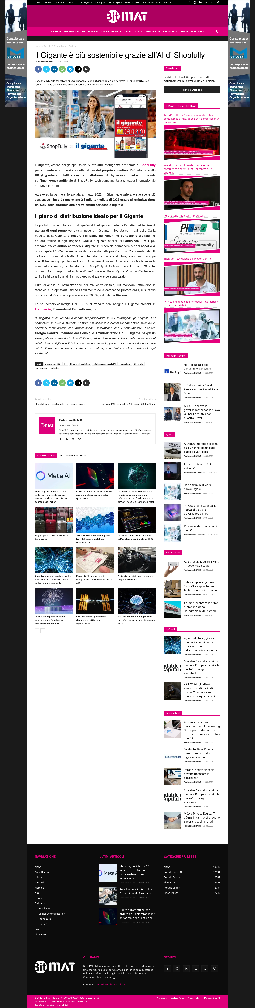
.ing (37, 929)
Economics (45, 918)
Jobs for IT (44, 908)
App (182, 31)
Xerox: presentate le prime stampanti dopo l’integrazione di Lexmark (201, 607)
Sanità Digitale (115, 2)
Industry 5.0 (100, 2)
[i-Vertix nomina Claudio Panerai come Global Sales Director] (172, 392)
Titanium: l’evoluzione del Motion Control (187, 258)
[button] (216, 31)
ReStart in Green (132, 2)
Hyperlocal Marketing (80, 363)
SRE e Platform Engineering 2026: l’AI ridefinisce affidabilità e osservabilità (93, 539)
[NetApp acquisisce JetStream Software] (172, 371)
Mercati (39, 882)
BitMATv (48, 2)
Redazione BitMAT (46, 61)
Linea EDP (72, 2)
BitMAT (38, 2)
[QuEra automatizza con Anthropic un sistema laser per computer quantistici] (95, 476)
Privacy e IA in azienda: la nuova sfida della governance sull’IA (200, 509)
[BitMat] (127, 16)
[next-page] (42, 630)
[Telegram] (70, 69)
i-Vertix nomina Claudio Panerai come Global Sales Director (201, 389)
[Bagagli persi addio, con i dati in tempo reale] (54, 520)
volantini (55, 368)
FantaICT (44, 924)
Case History (109, 31)
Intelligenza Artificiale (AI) (105, 363)
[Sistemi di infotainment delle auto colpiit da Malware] (137, 560)
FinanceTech (42, 934)
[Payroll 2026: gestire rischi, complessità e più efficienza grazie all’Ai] (95, 560)
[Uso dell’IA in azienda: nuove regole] (172, 491)
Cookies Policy (177, 997)
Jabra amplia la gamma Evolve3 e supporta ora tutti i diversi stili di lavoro (201, 586)
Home (38, 46)
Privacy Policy (193, 997)
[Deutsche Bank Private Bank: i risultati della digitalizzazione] (172, 756)
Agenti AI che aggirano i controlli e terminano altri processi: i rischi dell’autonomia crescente (53, 579)
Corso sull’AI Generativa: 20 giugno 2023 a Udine (128, 404)
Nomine (39, 887)
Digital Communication (52, 913)
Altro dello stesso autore (72, 455)
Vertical (169, 31)
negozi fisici (125, 363)
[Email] (78, 69)
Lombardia (43, 309)
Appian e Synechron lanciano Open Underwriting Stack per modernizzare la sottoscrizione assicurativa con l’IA (202, 730)
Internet (70, 31)
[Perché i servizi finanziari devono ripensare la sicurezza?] (172, 776)
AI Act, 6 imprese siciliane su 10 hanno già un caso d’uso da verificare (201, 447)
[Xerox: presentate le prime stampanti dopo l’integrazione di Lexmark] (172, 609)
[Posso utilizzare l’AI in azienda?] (172, 471)
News (54, 31)
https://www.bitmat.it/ (69, 425)
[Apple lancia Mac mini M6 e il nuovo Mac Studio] (172, 568)
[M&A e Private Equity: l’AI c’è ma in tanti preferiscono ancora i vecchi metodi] (172, 820)
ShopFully (148, 165)
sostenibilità (41, 368)
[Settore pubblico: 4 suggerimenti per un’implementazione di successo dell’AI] (137, 601)
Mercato (151, 31)
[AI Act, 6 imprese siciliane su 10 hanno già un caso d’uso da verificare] (172, 450)
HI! (65, 363)
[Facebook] (189, 2)
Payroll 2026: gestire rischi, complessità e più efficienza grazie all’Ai (94, 579)
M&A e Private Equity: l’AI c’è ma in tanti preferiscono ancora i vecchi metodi (202, 817)
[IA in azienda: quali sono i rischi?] (172, 533)
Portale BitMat (51, 46)
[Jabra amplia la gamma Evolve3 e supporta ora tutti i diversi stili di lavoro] (172, 589)
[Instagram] (194, 2)
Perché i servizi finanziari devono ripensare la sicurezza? (200, 774)
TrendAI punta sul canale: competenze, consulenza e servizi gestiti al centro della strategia (188, 169)
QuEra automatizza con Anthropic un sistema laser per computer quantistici (94, 495)
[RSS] (206, 2)
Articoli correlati (46, 455)
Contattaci (167, 2)
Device (38, 898)
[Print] (86, 69)
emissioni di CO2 (52, 363)
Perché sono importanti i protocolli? (184, 215)
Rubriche (40, 903)
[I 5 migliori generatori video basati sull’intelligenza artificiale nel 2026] (137, 520)
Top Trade (59, 2)
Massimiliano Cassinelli (194, 472)
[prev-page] (37, 630)
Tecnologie (132, 31)
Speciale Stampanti (151, 2)
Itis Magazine (86, 2)
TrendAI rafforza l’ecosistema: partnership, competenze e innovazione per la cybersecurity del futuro (191, 118)
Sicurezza (88, 31)
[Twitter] (211, 2)
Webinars (197, 31)
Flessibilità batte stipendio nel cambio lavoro (60, 404)
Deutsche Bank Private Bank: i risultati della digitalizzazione (198, 753)
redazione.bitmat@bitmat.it (112, 984)
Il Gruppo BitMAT (212, 997)
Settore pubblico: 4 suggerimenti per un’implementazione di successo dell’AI (136, 620)
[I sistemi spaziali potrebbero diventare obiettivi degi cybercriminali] (95, 601)
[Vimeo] (217, 2)
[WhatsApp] (62, 69)
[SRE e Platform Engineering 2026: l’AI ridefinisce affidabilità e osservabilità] (95, 520)
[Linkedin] (200, 2)
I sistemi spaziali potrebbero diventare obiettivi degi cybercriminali (91, 620)
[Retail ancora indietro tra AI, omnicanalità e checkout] (108, 896)
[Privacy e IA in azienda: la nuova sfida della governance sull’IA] (172, 512)
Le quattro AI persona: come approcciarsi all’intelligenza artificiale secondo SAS (50, 620)
